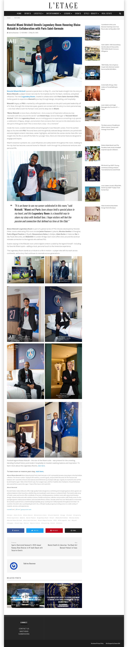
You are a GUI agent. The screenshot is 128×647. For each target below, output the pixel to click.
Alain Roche (18, 515)
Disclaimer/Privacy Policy (97, 643)
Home (19, 13)
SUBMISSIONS (23, 634)
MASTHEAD (24, 631)
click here (41, 466)
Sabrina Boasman (13, 33)
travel (53, 523)
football (69, 515)
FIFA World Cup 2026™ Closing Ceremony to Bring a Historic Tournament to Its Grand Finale (110, 167)
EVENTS (78, 13)
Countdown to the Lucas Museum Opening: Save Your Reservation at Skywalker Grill (110, 27)
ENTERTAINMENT (53, 13)
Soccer (27, 523)
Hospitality (77, 515)
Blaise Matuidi (28, 515)
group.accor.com (26, 509)
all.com (17, 509)
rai (69, 520)
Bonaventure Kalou (41, 515)
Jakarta (23, 518)
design (63, 515)
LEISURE (67, 13)
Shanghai (10, 523)
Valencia (59, 523)
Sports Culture (35, 523)
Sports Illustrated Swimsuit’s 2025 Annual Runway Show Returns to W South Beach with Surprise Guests (27, 547)
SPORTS (27, 13)
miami (52, 518)
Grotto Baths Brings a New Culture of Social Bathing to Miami (109, 87)
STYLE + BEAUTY (90, 13)
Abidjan (10, 515)
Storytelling (45, 523)
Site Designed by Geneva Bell (113, 643)
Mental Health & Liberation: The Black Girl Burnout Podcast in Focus (62, 545)
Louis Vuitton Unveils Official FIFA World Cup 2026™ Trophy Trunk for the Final (111, 188)
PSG (55, 520)
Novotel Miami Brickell (15, 520)
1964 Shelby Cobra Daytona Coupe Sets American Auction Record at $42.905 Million (110, 67)
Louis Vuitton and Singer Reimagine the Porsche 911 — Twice (110, 107)
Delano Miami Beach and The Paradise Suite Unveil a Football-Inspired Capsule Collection (111, 147)
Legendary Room (28, 96)
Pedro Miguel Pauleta (45, 520)
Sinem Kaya (19, 523)
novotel (9, 509)
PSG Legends (63, 520)
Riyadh (74, 520)
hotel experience (13, 518)
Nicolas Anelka (74, 518)
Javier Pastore (31, 518)
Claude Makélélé (54, 515)
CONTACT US (24, 629)
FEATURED (25, 33)
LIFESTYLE (38, 13)
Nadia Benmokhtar (62, 518)
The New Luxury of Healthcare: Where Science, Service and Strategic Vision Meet (110, 127)
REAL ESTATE (107, 13)
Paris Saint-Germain (30, 520)
